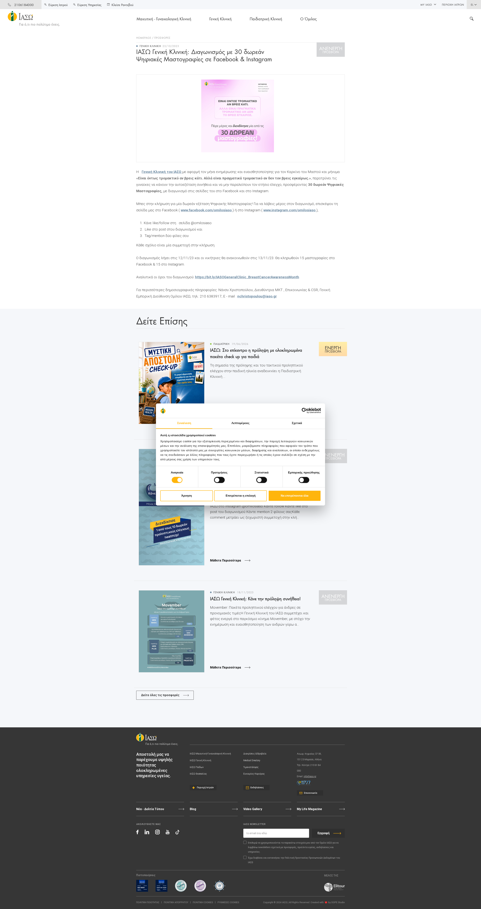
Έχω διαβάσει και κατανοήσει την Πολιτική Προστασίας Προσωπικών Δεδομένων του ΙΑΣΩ (294, 860)
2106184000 (24, 4)
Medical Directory (251, 760)
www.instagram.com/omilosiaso (289, 210)
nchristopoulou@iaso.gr (257, 296)
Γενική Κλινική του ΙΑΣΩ (162, 172)
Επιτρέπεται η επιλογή (241, 495)
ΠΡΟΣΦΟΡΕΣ (162, 37)
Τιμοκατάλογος (251, 767)
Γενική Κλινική (220, 19)
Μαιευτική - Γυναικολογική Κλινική (164, 19)
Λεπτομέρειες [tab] (240, 423)
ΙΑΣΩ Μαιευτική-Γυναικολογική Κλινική (210, 753)
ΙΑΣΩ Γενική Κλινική (200, 760)
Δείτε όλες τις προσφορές (160, 695)
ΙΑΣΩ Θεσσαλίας (198, 773)
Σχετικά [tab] (297, 423)
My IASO (426, 4)
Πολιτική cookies (203, 902)
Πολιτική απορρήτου (176, 902)
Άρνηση (186, 495)
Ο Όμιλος (308, 19)
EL (472, 4)
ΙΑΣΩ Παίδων (197, 767)
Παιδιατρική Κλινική (266, 19)
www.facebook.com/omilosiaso (207, 210)
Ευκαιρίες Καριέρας (254, 773)
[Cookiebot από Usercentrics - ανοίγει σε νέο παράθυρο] (304, 411)
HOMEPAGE (143, 37)
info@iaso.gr (310, 776)
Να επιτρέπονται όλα (294, 495)
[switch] (219, 480)
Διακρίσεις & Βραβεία (254, 753)
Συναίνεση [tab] (184, 423)
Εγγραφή (324, 833)
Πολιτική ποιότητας (147, 902)
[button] (228, 902)
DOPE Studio (338, 902)
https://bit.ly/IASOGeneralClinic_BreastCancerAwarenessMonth (247, 277)
